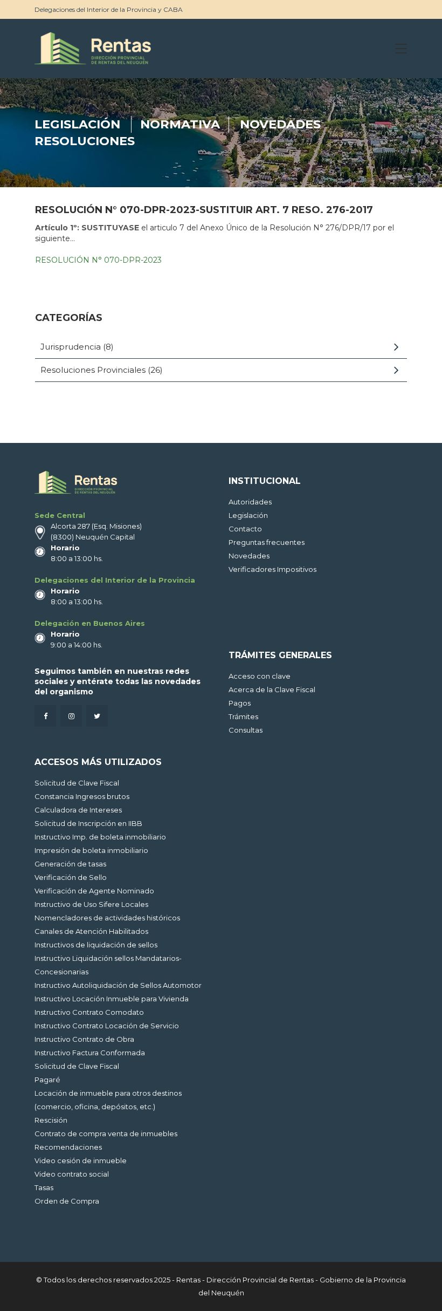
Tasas (43, 1187)
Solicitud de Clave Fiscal (76, 783)
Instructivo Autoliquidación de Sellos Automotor (118, 985)
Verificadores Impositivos (272, 569)
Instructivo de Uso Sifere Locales (91, 904)
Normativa (180, 124)
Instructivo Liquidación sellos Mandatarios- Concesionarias (108, 965)
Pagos (240, 703)
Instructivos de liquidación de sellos (95, 944)
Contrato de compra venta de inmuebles (105, 1133)
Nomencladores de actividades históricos (107, 917)
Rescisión (50, 1120)
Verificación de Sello (70, 877)
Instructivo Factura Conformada (89, 1052)
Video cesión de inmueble (80, 1160)
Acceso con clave (260, 676)
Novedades (280, 124)
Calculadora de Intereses (78, 809)
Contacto (245, 528)
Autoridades (250, 501)
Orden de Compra (66, 1201)
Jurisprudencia (70, 347)
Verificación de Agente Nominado (94, 890)
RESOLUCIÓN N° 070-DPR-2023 (98, 260)
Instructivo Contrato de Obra (84, 1039)
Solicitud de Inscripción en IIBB (88, 823)
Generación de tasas (70, 863)
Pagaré (47, 1079)
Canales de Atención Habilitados (91, 931)
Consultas (246, 730)
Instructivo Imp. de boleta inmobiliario (100, 836)
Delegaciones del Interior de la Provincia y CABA (108, 9)
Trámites (243, 716)
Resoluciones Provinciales (93, 370)
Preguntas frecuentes (267, 542)
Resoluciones (84, 140)
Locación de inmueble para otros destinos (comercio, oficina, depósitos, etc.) (108, 1100)
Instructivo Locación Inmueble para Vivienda (111, 998)
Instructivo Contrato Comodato (89, 1012)
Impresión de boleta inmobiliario (91, 850)
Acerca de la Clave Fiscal (272, 689)
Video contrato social (71, 1174)
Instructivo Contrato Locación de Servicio (106, 1025)
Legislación (77, 124)
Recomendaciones (68, 1147)
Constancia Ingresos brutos (81, 796)
